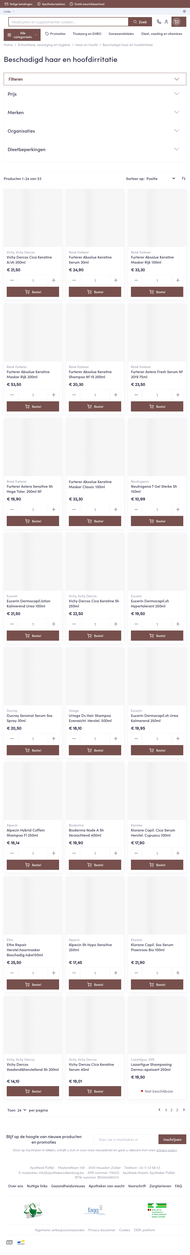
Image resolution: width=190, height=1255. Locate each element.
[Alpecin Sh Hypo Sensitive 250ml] (95, 906)
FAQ (178, 1185)
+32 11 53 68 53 (149, 1167)
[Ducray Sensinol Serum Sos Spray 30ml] (33, 676)
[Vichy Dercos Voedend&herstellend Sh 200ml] (33, 1025)
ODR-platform (144, 1230)
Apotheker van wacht (106, 1185)
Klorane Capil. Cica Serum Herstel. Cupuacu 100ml (153, 832)
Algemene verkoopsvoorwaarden (60, 1230)
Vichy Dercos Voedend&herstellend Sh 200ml (33, 1067)
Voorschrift (137, 1185)
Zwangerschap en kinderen (30, 86)
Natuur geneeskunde (30, 110)
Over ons (15, 1185)
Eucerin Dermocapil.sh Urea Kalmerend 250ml (154, 718)
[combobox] (68, 21)
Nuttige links (37, 1185)
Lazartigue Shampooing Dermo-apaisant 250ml (151, 1067)
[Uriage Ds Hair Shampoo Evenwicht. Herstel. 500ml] (95, 676)
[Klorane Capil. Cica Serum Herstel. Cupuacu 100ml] (157, 791)
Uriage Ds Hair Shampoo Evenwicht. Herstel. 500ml (90, 718)
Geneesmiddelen (30, 144)
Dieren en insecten (30, 133)
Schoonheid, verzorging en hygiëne (30, 57)
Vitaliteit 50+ (30, 99)
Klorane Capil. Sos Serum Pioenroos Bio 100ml (152, 947)
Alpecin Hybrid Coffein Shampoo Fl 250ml (26, 832)
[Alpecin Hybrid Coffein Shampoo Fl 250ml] (33, 791)
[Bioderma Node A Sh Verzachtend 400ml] (95, 791)
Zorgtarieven (160, 1185)
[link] (160, 1110)
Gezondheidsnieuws (68, 1185)
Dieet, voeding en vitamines (30, 72)
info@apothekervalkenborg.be (61, 1172)
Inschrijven (172, 1139)
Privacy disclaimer (101, 1230)
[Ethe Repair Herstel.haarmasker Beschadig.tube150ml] (33, 906)
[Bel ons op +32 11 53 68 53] (159, 21)
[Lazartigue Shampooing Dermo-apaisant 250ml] (157, 1025)
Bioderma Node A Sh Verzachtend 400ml (86, 832)
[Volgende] (183, 1110)
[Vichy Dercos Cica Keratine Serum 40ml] (95, 1025)
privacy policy (166, 1150)
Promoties (12, 44)
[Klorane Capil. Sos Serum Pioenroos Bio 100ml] (157, 906)
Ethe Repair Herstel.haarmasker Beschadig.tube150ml (25, 949)
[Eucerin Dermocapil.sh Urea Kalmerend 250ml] (157, 676)
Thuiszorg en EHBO (30, 122)
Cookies (124, 1230)
